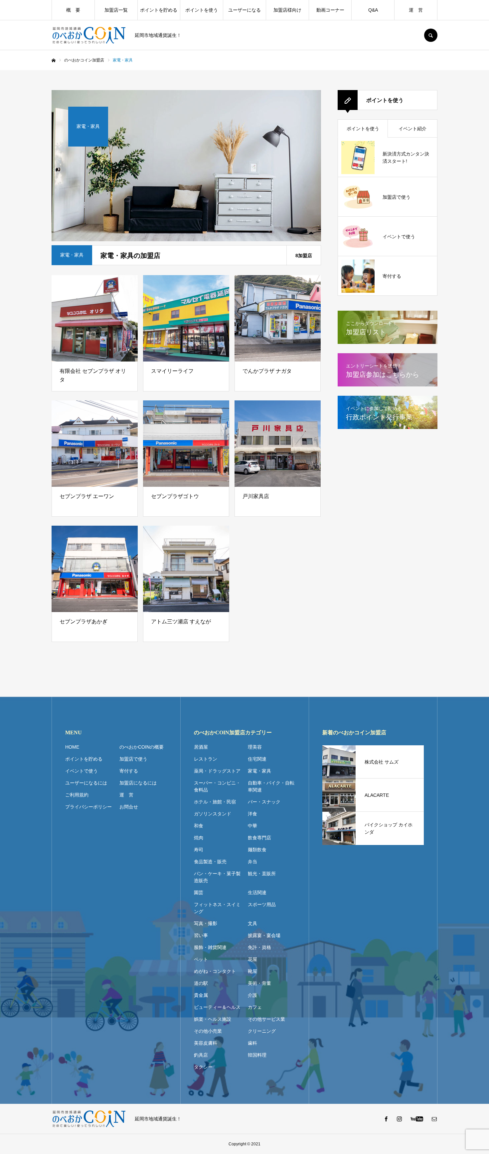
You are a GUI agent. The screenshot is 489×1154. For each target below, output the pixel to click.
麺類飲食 (257, 849)
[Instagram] (399, 1118)
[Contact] (434, 1118)
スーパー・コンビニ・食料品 (217, 786)
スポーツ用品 (262, 904)
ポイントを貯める (158, 10)
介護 (252, 995)
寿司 (198, 849)
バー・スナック (264, 801)
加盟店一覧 (116, 10)
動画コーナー (330, 10)
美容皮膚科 (205, 1043)
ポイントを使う (201, 10)
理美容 (255, 747)
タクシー (203, 1067)
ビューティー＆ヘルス (217, 1007)
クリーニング (262, 1031)
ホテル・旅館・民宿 (215, 801)
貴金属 (201, 995)
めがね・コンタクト (215, 971)
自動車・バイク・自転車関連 (271, 786)
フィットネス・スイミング (217, 908)
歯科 (252, 1043)
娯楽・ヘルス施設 (212, 1019)
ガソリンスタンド (212, 813)
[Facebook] (386, 1118)
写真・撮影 (205, 923)
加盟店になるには (138, 783)
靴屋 (252, 971)
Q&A (373, 10)
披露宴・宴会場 (264, 935)
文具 (252, 923)
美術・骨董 (259, 983)
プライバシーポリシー (88, 806)
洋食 (252, 813)
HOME (72, 747)
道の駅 (201, 983)
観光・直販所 (262, 873)
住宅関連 (257, 759)
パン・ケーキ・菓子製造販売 (217, 877)
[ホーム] (54, 60)
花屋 (252, 959)
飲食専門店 (259, 837)
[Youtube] (416, 1118)
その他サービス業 (266, 1019)
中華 (252, 825)
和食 (198, 825)
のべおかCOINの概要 (141, 747)
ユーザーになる (244, 10)
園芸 (198, 892)
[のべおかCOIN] (89, 35)
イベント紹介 (412, 128)
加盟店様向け (287, 10)
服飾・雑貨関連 (210, 947)
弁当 (252, 861)
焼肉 (198, 837)
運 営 (416, 10)
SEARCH (430, 35)
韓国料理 (257, 1055)
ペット (201, 959)
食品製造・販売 (210, 861)
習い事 (201, 935)
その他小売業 (208, 1031)
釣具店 (201, 1055)
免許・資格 (259, 947)
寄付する (128, 771)
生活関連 (257, 892)
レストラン (205, 759)
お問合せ (128, 806)
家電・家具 (259, 771)
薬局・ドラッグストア (217, 771)
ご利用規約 (76, 794)
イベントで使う (81, 771)
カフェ (255, 1007)
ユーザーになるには (86, 783)
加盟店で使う (133, 759)
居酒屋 (201, 747)
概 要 (73, 10)
